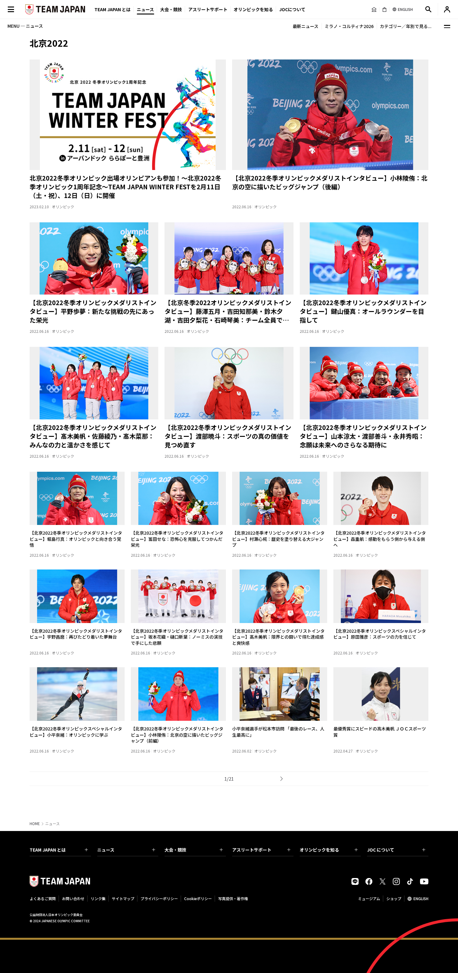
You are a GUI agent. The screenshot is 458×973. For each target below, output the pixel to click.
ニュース (145, 9)
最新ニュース (305, 26)
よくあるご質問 (43, 898)
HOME (35, 823)
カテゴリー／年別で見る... (406, 26)
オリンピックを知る (253, 9)
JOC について (380, 850)
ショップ (393, 898)
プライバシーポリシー (159, 898)
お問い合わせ (73, 898)
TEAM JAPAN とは (48, 850)
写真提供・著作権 (233, 898)
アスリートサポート (207, 9)
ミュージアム (369, 898)
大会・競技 (175, 850)
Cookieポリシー (198, 898)
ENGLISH (420, 898)
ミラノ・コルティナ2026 (349, 26)
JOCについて (292, 9)
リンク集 (98, 898)
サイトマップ (123, 898)
